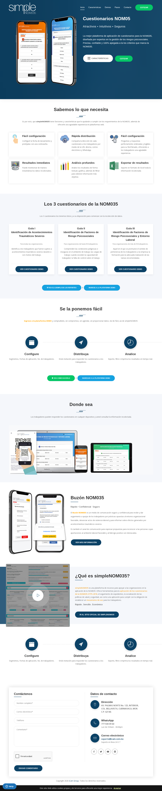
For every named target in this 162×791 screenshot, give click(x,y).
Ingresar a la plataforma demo (96, 378)
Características (94, 7)
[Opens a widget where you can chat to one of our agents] (9, 786)
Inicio (82, 7)
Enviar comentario (28, 768)
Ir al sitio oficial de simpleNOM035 (97, 615)
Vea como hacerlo (61, 378)
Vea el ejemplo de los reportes (62, 288)
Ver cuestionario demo (31, 269)
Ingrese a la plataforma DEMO (38, 321)
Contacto (127, 7)
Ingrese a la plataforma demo (102, 288)
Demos (108, 7)
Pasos (117, 7)
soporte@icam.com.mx (112, 739)
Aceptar (117, 788)
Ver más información (86, 542)
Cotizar (144, 7)
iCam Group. (74, 781)
